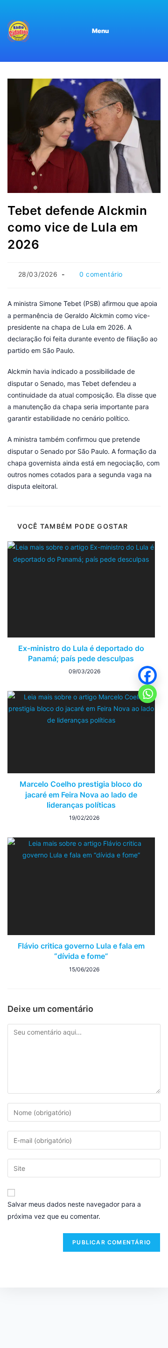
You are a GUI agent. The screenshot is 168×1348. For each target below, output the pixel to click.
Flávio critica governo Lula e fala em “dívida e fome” (81, 951)
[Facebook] (147, 675)
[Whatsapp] (147, 693)
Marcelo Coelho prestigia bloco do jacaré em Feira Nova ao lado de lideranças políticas (81, 794)
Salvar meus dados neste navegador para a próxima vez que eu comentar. (74, 1210)
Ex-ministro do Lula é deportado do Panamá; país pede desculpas (81, 653)
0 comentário (101, 274)
